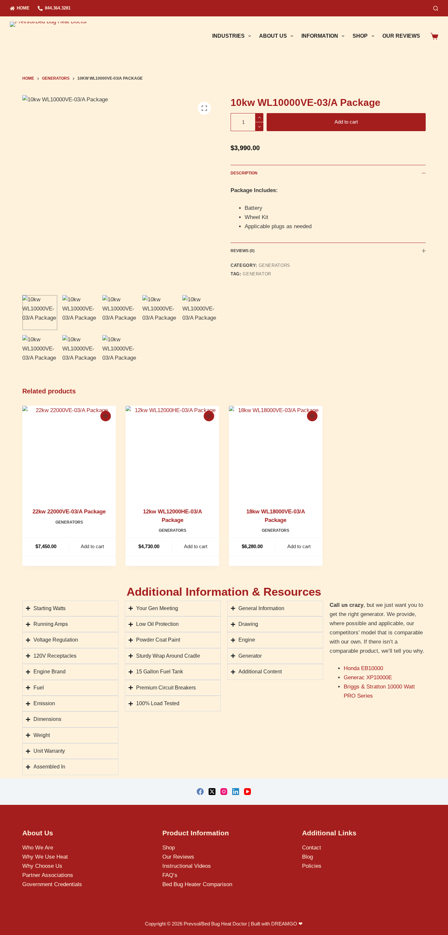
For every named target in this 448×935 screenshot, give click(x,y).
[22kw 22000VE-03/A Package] (69, 452)
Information (319, 36)
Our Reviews (401, 36)
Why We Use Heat (45, 857)
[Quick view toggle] (105, 416)
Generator (257, 273)
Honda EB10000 (363, 668)
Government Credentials (52, 884)
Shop (360, 36)
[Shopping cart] (434, 36)
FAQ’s (169, 875)
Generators (275, 265)
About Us (273, 36)
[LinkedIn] (235, 791)
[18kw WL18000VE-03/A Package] (275, 452)
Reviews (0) (243, 251)
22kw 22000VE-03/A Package (69, 511)
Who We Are (37, 848)
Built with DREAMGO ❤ (277, 923)
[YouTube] (247, 791)
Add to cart (346, 122)
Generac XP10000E (368, 677)
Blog (307, 857)
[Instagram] (223, 791)
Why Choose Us (42, 866)
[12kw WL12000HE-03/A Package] (172, 452)
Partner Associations (47, 875)
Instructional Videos (186, 866)
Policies (311, 866)
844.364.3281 (58, 8)
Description (244, 173)
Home (23, 8)
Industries (228, 36)
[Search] (435, 8)
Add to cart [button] (92, 546)
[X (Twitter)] (212, 791)
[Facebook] (200, 791)
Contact (311, 848)
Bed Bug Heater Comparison (197, 884)
